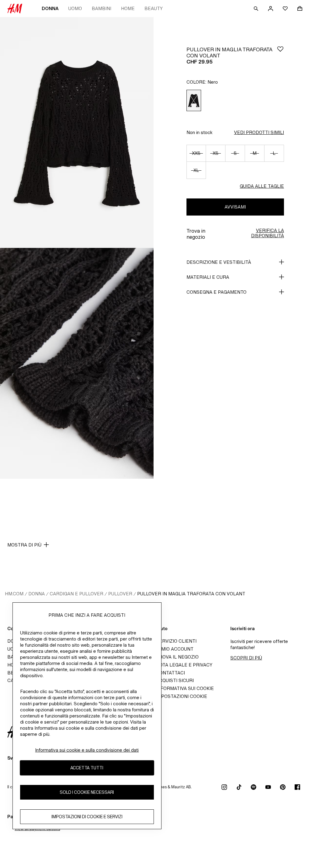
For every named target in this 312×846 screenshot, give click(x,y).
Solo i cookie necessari (87, 792)
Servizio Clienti (176, 641)
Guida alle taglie (262, 186)
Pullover (120, 593)
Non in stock (199, 132)
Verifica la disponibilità (267, 233)
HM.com (14, 593)
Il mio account (174, 649)
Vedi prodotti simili (259, 132)
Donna (50, 8)
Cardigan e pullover (76, 593)
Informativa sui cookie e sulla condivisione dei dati (87, 750)
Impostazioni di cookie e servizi (86, 816)
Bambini (101, 8)
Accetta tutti (86, 767)
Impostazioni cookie (181, 696)
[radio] (193, 100)
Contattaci (170, 672)
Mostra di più (24, 544)
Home (128, 8)
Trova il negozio (177, 656)
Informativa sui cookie (185, 688)
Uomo (75, 8)
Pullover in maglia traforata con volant (191, 593)
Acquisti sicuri (175, 680)
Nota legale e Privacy (184, 664)
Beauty (153, 8)
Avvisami (235, 206)
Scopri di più (246, 657)
